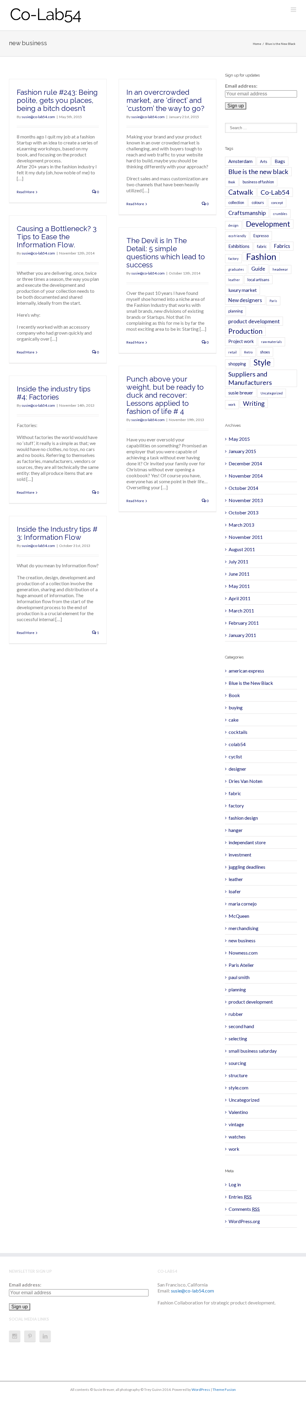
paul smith (239, 977)
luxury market (242, 290)
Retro (248, 352)
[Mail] (180, 1402)
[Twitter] (136, 1402)
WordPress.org (244, 1221)
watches (237, 1136)
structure (238, 1075)
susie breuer (240, 392)
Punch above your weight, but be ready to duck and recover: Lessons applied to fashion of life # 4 (165, 395)
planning (235, 311)
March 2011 (241, 610)
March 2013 (241, 525)
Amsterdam (240, 161)
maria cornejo (243, 903)
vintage (236, 1124)
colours (258, 202)
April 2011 (239, 598)
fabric (262, 246)
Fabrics (282, 246)
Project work (241, 341)
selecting (238, 1038)
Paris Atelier (241, 965)
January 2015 (242, 451)
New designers (245, 300)
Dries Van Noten (245, 781)
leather (234, 280)
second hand (241, 1026)
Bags (280, 161)
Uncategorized (272, 393)
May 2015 (239, 439)
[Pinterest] (30, 1336)
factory (233, 258)
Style (262, 362)
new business (242, 940)
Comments (244, 1209)
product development (254, 321)
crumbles (280, 214)
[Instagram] (14, 1336)
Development (268, 224)
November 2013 (246, 500)
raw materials (271, 342)
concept (277, 203)
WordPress (201, 1389)
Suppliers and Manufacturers (250, 378)
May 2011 (239, 586)
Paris (273, 301)
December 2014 (245, 463)
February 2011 (244, 623)
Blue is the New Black (280, 43)
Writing (253, 403)
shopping (237, 363)
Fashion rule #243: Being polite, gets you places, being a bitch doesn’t (57, 100)
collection (236, 202)
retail (232, 352)
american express (246, 670)
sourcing (237, 1063)
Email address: (241, 86)
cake (233, 719)
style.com (238, 1087)
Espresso (261, 235)
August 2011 (242, 549)
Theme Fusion (224, 1389)
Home (257, 43)
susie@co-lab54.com (38, 117)
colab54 (237, 744)
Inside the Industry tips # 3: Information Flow (57, 533)
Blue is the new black (258, 171)
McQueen (239, 916)
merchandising (243, 928)
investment (240, 854)
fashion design (243, 818)
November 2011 (246, 537)
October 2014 (243, 488)
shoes (265, 352)
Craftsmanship (247, 212)
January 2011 (242, 635)
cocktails (238, 732)
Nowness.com (243, 952)
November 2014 (246, 475)
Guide (258, 269)
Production (245, 331)
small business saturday (253, 1051)
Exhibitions (239, 246)
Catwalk (240, 192)
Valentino (238, 1112)
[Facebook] (126, 1402)
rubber (236, 1014)
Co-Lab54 (275, 192)
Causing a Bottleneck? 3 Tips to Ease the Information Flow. (57, 236)
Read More (25, 192)
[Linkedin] (45, 1336)
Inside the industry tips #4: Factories (54, 393)
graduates (236, 269)
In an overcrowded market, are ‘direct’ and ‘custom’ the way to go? (165, 100)
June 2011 (239, 574)
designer (237, 769)
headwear (280, 269)
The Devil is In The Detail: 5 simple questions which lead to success (165, 252)
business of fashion (258, 181)
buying (236, 707)
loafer (235, 891)
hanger (236, 830)
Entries (240, 1196)
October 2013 (243, 512)
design (233, 225)
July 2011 (238, 561)
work (231, 404)
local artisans (258, 279)
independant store (247, 842)
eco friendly (237, 236)
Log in (235, 1184)
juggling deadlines (247, 867)
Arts (263, 161)
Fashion (261, 256)
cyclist (235, 756)
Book (231, 182)
